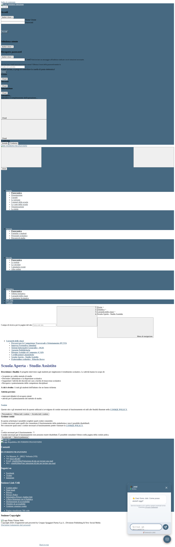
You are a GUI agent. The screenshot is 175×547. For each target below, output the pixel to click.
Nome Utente (30, 20)
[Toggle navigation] (21, 157)
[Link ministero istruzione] (12, 4)
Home (99, 307)
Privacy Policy (12, 495)
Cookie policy (12, 488)
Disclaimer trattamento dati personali (15, 525)
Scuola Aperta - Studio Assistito (24, 357)
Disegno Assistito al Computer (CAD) (27, 352)
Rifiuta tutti (21, 414)
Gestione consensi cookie (16, 506)
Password (29, 22)
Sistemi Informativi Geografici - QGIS (27, 348)
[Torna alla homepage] (87, 146)
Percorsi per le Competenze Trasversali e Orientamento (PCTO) (39, 343)
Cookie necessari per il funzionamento (16, 432)
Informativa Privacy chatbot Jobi (19, 497)
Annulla (5, 143)
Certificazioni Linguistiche (22, 355)
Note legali (10, 490)
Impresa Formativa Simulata (23, 345)
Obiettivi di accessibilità (15, 504)
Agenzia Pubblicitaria (20, 350)
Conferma (13, 143)
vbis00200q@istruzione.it (32, 461)
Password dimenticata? (10, 27)
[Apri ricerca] (153, 157)
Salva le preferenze (21, 437)
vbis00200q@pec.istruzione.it (33, 463)
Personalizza (7, 414)
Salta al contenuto (8, 2)
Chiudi (4, 79)
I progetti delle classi (105, 312)
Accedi (4, 7)
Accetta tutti (40, 414)
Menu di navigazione (144, 336)
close (4, 169)
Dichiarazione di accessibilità (18, 502)
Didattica (101, 309)
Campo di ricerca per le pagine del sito (16, 325)
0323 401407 (15, 459)
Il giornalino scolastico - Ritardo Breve (28, 359)
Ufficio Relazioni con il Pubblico (19, 499)
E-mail (28, 59)
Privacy (9, 492)
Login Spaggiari (66, 64)
